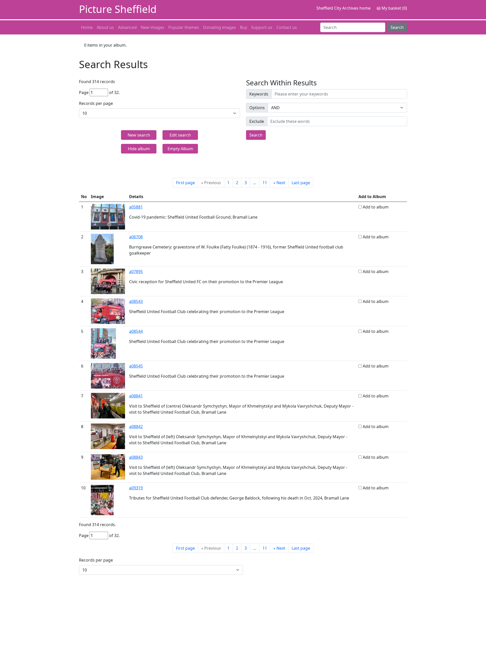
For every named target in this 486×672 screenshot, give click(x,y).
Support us (261, 27)
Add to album (376, 207)
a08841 (136, 396)
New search (139, 135)
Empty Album (180, 148)
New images (152, 27)
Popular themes (183, 27)
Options (257, 107)
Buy (243, 27)
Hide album (139, 148)
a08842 (136, 426)
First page (185, 182)
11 (264, 182)
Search (397, 27)
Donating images (219, 27)
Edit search (180, 135)
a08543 (136, 301)
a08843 (136, 457)
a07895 (136, 271)
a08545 (136, 366)
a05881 (136, 207)
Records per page (96, 103)
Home (87, 27)
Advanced (127, 27)
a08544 (136, 331)
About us (105, 27)
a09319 (136, 488)
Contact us (286, 27)
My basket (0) (393, 8)
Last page (301, 182)
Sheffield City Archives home (343, 8)
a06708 (136, 237)
